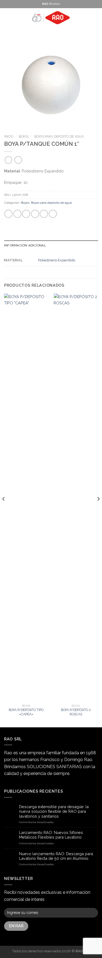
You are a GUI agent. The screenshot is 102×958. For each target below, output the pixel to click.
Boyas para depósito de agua (59, 136)
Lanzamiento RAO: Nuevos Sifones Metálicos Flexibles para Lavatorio (51, 834)
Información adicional (25, 245)
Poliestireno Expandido (56, 260)
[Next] (98, 510)
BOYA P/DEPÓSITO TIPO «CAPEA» (26, 712)
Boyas (24, 136)
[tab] (51, 245)
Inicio (8, 136)
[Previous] (4, 510)
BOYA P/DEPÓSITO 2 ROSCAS (76, 712)
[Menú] (7, 17)
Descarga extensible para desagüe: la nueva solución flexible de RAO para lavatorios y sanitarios (54, 811)
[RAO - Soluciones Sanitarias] (51, 17)
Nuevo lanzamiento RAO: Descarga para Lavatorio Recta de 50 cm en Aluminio (56, 856)
